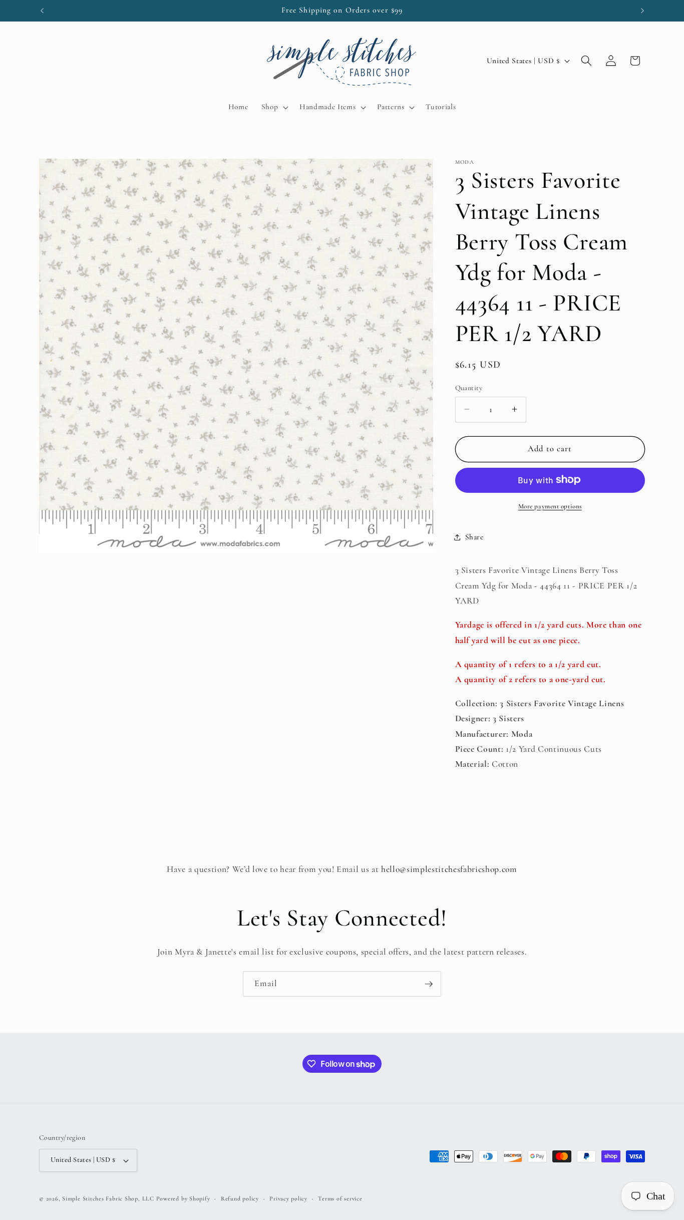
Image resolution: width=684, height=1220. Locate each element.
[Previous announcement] (42, 10)
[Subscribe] (429, 984)
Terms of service (340, 1198)
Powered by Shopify (183, 1198)
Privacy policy (288, 1198)
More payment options (550, 506)
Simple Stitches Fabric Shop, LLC (108, 1198)
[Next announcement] (642, 10)
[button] (273, 107)
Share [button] (474, 536)
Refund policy (240, 1198)
